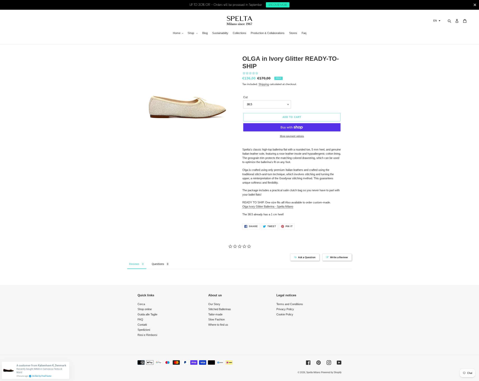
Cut (245, 97)
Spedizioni (144, 329)
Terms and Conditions (289, 304)
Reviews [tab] (134, 264)
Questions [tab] (158, 264)
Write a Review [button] (339, 257)
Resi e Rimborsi (147, 335)
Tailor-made (215, 314)
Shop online (145, 309)
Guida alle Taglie (147, 314)
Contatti (142, 324)
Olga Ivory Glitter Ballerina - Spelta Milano (267, 206)
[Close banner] (475, 5)
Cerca (141, 304)
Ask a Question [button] (306, 257)
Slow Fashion (216, 319)
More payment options (292, 136)
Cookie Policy (284, 314)
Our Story (214, 304)
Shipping (264, 84)
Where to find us (218, 324)
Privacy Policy (285, 309)
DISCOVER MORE (278, 4)
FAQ (140, 319)
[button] (437, 20)
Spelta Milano (313, 372)
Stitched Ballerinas (219, 309)
